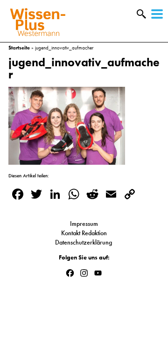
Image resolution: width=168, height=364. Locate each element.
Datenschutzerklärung (84, 242)
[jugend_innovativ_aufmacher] (66, 160)
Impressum (84, 223)
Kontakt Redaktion (84, 233)
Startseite (19, 47)
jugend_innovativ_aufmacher (84, 68)
